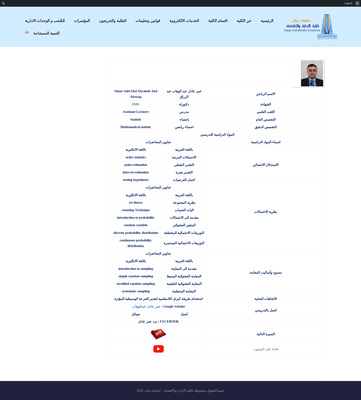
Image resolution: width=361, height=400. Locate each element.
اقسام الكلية (218, 21)
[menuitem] (357, 3)
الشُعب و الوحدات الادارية (45, 21)
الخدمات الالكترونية (184, 21)
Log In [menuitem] (348, 3)
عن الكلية (244, 21)
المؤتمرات (82, 21)
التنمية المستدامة (46, 33)
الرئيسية (267, 21)
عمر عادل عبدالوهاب (146, 306)
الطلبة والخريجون (112, 21)
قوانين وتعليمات (148, 21)
